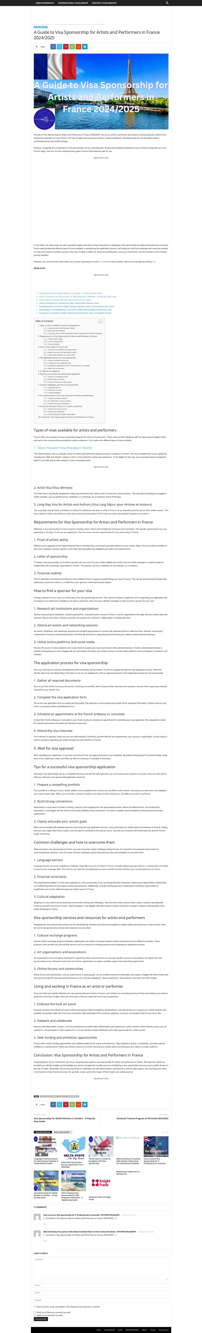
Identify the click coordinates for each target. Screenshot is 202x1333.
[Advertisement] (101, 13)
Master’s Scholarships (104, 3)
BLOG (120, 1330)
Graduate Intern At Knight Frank (100, 1198)
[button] (167, 3)
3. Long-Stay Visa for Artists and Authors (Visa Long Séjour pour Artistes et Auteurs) (74, 333)
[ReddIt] (78, 46)
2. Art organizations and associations (59, 401)
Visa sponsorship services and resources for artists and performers (66, 396)
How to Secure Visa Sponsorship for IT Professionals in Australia (155, 1161)
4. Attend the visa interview (55, 368)
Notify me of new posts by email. (50, 1315)
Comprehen (98, 306)
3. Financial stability (53, 344)
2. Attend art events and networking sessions (61, 352)
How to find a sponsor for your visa (54, 347)
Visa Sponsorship (45, 24)
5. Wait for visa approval (49, 371)
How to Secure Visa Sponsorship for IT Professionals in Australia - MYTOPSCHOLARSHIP (81, 1215)
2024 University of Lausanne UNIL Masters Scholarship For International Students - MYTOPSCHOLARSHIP (89, 1231)
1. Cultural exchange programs (57, 398)
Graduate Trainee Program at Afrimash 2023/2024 (142, 1118)
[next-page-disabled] (167, 1132)
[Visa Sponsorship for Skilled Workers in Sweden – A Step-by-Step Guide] (46, 1180)
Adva (41, 310)
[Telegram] (85, 46)
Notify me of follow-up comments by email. (54, 1312)
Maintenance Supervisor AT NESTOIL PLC (128, 1172)
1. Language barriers (53, 387)
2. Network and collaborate (55, 411)
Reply (45, 1224)
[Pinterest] (66, 46)
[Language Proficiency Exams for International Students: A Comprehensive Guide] (46, 1146)
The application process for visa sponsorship (58, 358)
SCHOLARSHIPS (109, 1330)
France (61, 1096)
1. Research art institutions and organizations (62, 349)
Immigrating (44, 306)
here (154, 262)
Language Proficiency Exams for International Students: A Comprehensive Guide (46, 1161)
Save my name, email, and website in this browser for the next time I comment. (68, 1307)
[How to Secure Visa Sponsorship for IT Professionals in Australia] (156, 1146)
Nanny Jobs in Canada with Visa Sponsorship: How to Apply (65, 300)
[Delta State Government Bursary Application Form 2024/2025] (73, 1148)
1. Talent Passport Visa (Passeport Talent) (61, 328)
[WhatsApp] (72, 46)
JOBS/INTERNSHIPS (45, 3)
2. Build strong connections (55, 379)
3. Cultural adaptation (53, 393)
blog (101, 262)
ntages (47, 310)
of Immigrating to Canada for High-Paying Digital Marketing (79, 310)
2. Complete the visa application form (59, 363)
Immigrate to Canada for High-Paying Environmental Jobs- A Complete (72, 313)
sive (106, 306)
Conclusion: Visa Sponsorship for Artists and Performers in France (67, 417)
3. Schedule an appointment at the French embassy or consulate (68, 365)
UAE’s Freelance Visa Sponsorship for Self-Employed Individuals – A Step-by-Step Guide (77, 296)
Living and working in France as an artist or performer (61, 406)
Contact (153, 1330)
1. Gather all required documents (57, 360)
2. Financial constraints (54, 390)
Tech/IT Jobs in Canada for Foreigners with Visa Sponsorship (100, 1161)
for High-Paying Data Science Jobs (82, 303)
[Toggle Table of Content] (99, 321)
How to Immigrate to (48, 303)
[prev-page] (163, 1132)
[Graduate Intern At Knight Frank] (101, 1182)
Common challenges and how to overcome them (59, 385)
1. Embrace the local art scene (57, 409)
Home (36, 24)
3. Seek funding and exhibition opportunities (61, 414)
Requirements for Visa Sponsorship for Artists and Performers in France (68, 336)
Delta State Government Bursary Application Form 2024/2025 (72, 1164)
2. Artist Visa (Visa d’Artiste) (56, 331)
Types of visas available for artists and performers (60, 326)
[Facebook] (53, 46)
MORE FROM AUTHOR (62, 1132)
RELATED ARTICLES (43, 1132)
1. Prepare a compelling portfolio (57, 377)
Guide (111, 306)
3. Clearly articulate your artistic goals (59, 382)
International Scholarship (73, 3)
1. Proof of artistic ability (54, 339)
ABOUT (144, 1330)
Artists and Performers (49, 1096)
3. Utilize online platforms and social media (60, 355)
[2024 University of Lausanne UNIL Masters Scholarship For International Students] (128, 1146)
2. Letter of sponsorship (54, 341)
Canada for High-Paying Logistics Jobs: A (73, 306)
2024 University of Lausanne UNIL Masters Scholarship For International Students (128, 1161)
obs (110, 310)
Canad (61, 303)
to (52, 306)
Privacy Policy (164, 1330)
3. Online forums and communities (58, 403)
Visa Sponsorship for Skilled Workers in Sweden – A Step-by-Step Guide (70, 293)
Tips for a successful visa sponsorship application (60, 374)
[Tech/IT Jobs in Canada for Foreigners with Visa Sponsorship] (101, 1146)
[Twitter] (59, 46)
